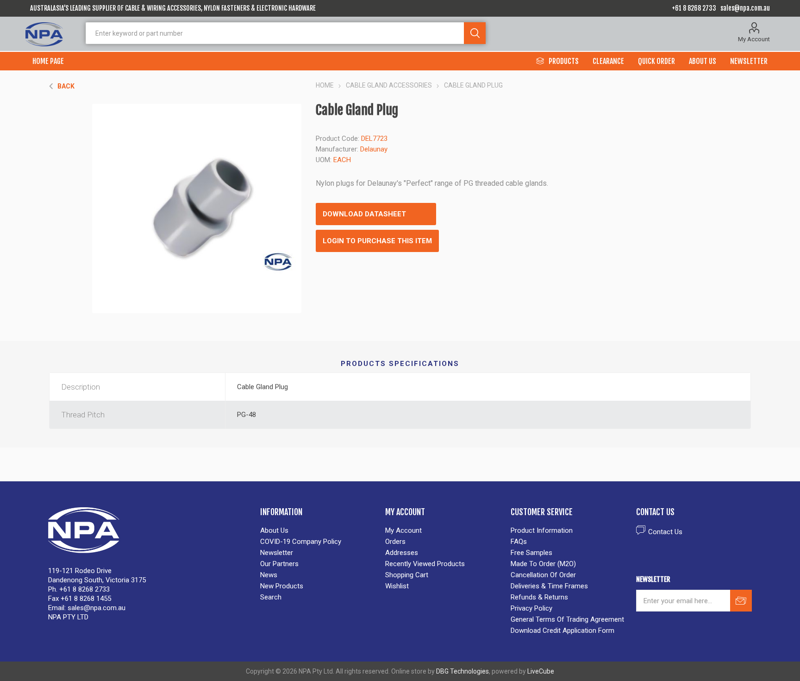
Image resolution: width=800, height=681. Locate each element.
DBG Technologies (462, 671)
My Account (754, 39)
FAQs (519, 541)
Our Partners (279, 564)
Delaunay (374, 149)
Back (66, 86)
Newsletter (276, 553)
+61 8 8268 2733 (694, 8)
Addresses (401, 553)
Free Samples (531, 553)
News (268, 575)
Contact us (665, 532)
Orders (395, 541)
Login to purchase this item (377, 241)
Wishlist (397, 586)
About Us (274, 530)
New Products (281, 586)
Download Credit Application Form (562, 630)
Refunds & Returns (539, 597)
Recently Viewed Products (425, 564)
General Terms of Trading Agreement (567, 619)
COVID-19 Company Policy (300, 541)
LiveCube (540, 671)
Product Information (542, 530)
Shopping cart (406, 575)
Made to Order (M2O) (543, 564)
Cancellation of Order (543, 575)
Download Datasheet (364, 214)
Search (475, 33)
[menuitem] (318, 530)
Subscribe (741, 601)
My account (403, 530)
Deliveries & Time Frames (549, 586)
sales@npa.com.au (745, 8)
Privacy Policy (531, 608)
